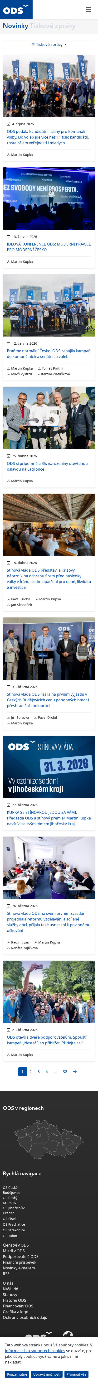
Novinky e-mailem (19, 1268)
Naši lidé (10, 1288)
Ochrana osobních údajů (25, 1317)
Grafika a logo (15, 1311)
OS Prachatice (14, 1224)
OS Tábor (10, 1236)
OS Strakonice (14, 1230)
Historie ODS (14, 1300)
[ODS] (39, 1335)
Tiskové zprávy (49, 44)
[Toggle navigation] (88, 9)
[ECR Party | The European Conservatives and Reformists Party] (68, 1337)
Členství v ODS (16, 1245)
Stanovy (10, 1294)
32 (65, 1071)
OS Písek (9, 1218)
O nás (8, 1283)
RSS (6, 1273)
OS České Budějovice (11, 1190)
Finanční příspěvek (19, 1262)
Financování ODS (18, 1306)
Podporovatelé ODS (21, 1256)
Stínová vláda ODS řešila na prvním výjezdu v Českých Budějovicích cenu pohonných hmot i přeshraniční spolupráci (48, 700)
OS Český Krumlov (10, 1200)
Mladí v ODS (14, 1250)
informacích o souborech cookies (35, 1350)
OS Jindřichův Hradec (13, 1210)
